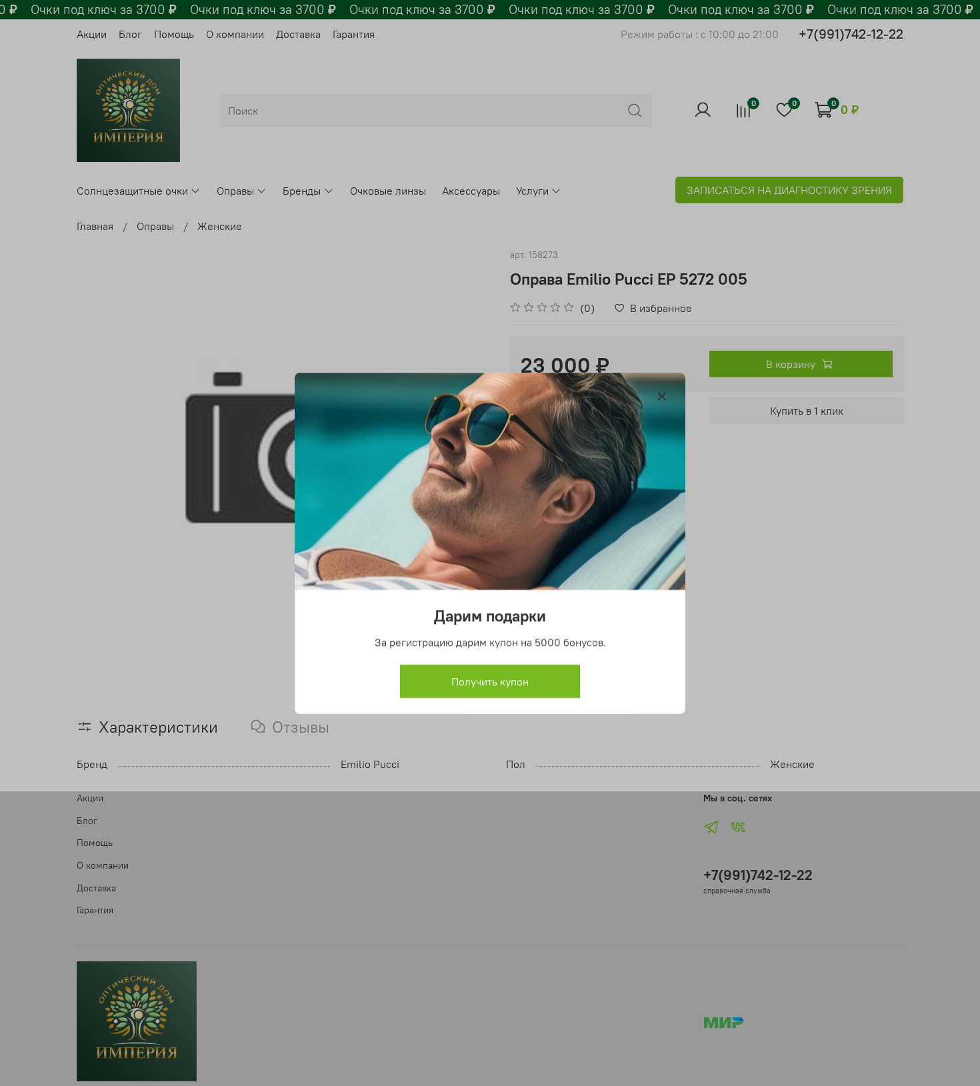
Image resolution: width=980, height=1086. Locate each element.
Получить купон (490, 680)
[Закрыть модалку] (662, 397)
